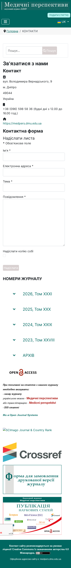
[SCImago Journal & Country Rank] (27, 429)
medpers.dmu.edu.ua (50, 559)
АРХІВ (28, 355)
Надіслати (11, 268)
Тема (7, 181)
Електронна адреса (18, 166)
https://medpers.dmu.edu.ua (22, 123)
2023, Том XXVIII (39, 340)
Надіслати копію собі (18, 251)
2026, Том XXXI (37, 294)
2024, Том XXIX (37, 324)
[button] (61, 292)
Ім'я (7, 150)
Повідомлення (14, 197)
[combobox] (24, 50)
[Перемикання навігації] (5, 21)
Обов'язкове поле (17, 143)
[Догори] (64, 561)
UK (64, 22)
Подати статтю (58, 15)
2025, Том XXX (37, 309)
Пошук (51, 50)
